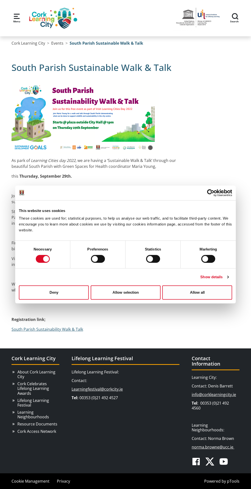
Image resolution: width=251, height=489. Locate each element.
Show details (211, 277)
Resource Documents (37, 424)
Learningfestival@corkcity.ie (97, 389)
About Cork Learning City (36, 374)
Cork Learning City (34, 358)
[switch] (98, 259)
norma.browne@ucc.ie (213, 447)
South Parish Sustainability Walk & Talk (47, 329)
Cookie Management (31, 481)
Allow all (197, 292)
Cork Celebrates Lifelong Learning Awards (33, 388)
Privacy (63, 481)
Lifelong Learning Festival (33, 403)
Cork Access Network (36, 431)
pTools (233, 481)
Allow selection (126, 292)
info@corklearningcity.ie (214, 394)
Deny (54, 292)
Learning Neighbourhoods (33, 415)
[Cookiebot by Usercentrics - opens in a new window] (210, 193)
